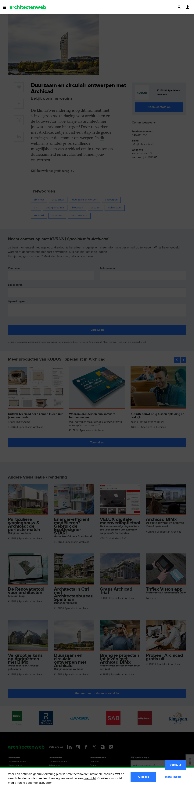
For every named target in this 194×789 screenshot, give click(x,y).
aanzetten (45, 783)
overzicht (90, 778)
